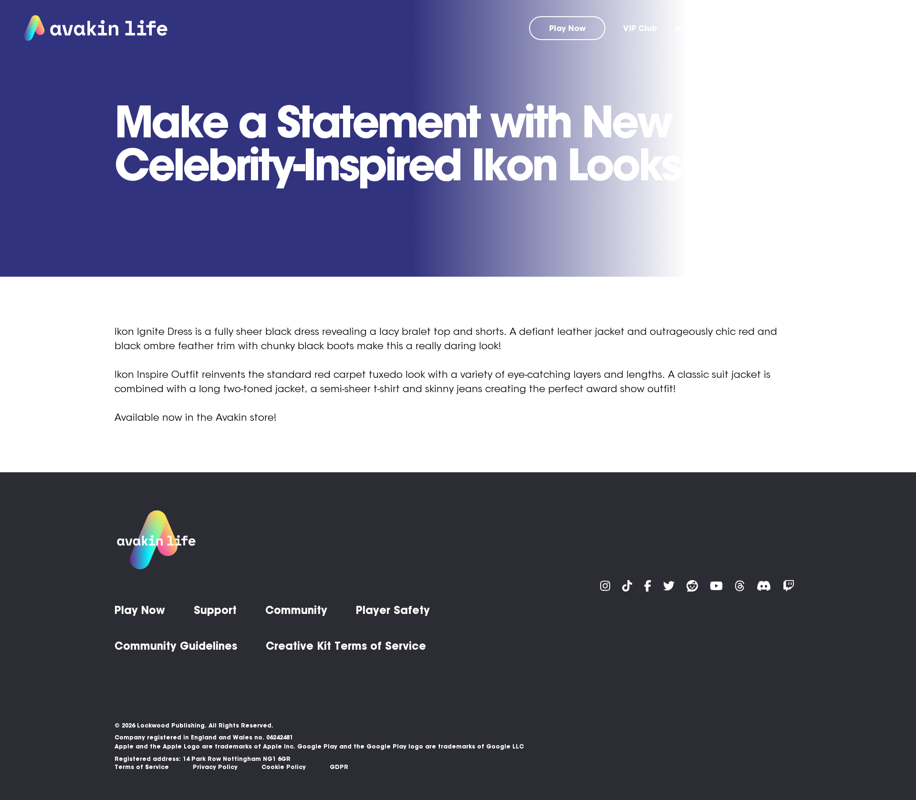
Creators (874, 28)
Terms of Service (141, 766)
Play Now (567, 28)
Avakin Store (700, 28)
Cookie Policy (283, 766)
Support (759, 28)
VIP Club (640, 28)
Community (815, 28)
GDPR (339, 766)
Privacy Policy (215, 766)
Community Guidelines (175, 646)
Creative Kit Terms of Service (346, 646)
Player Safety (393, 610)
